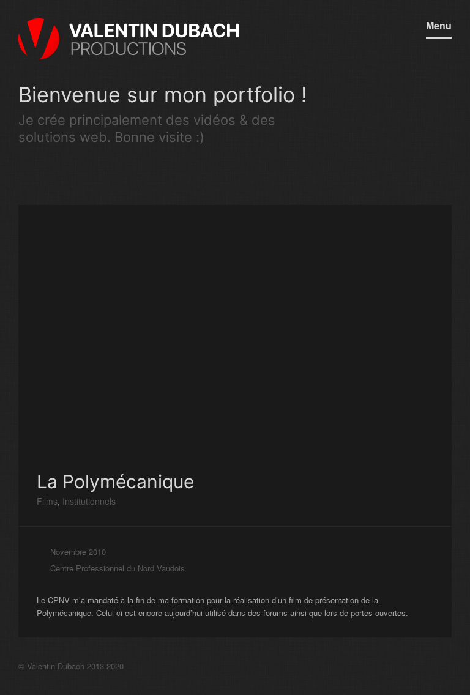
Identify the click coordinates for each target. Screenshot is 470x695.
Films (47, 501)
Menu (439, 25)
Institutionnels (88, 501)
